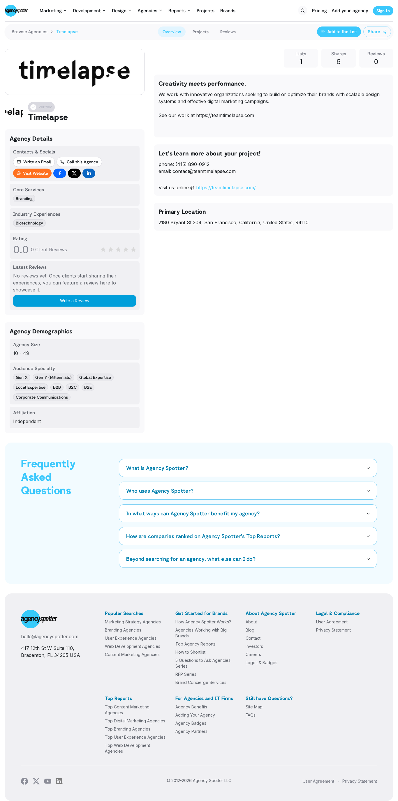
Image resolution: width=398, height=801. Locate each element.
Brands (227, 10)
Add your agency (350, 10)
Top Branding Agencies (127, 728)
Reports (177, 10)
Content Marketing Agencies (132, 654)
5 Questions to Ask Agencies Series (202, 663)
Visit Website (35, 173)
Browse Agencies (29, 31)
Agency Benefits (191, 706)
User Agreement (332, 621)
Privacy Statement (333, 629)
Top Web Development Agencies (127, 748)
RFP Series (185, 674)
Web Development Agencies (132, 646)
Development (87, 10)
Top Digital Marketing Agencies (135, 720)
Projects (205, 10)
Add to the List (342, 31)
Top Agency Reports (195, 643)
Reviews (228, 31)
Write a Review (74, 300)
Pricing (319, 10)
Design (119, 10)
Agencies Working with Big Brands (201, 632)
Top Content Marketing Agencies (127, 709)
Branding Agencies (123, 629)
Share (374, 31)
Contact (253, 638)
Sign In (383, 10)
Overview (172, 31)
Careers (253, 654)
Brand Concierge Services (200, 682)
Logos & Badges (261, 662)
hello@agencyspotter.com (49, 636)
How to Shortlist (190, 652)
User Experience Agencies (130, 638)
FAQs (251, 714)
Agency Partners (191, 731)
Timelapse (67, 31)
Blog (250, 629)
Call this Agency (82, 162)
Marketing (51, 10)
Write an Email (37, 162)
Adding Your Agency (195, 714)
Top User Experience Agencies (135, 737)
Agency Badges (190, 723)
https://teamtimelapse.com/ (226, 187)
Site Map (254, 706)
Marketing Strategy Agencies (133, 621)
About (251, 621)
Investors (254, 646)
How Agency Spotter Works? (203, 621)
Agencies (147, 10)
